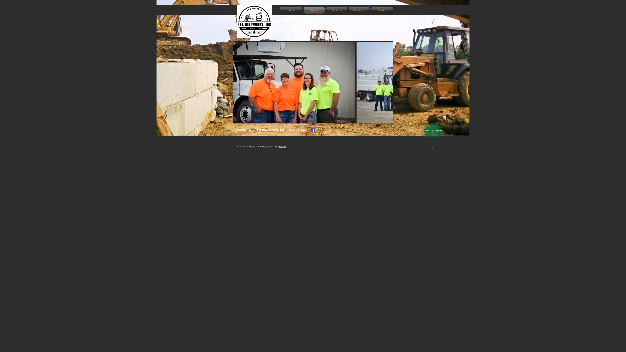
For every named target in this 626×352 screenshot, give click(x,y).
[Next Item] (387, 83)
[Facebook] (313, 130)
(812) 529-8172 (298, 130)
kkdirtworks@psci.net (270, 130)
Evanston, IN (243, 130)
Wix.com (282, 147)
